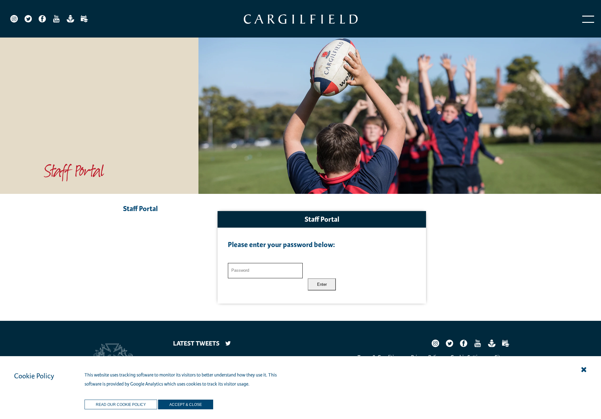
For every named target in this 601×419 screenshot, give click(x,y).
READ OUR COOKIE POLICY (121, 404)
